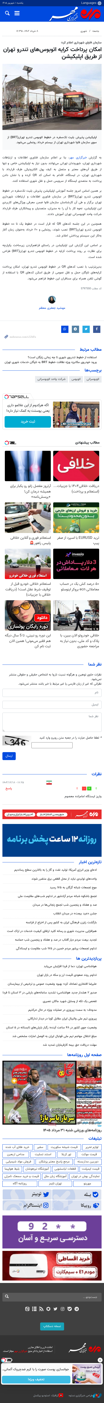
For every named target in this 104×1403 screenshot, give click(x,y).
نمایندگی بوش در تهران (85, 1176)
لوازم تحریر (91, 1147)
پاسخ (9, 788)
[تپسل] (6, 396)
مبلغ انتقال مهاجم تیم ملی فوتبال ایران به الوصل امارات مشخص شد (54, 1036)
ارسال (9, 756)
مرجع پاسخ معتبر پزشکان (54, 1161)
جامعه (95, 31)
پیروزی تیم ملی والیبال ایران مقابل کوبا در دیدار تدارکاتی (62, 1018)
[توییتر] (55, 1309)
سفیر (40, 1147)
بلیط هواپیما (12, 1169)
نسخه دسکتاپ (52, 1326)
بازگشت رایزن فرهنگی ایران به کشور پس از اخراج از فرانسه (61, 922)
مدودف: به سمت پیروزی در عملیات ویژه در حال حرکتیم (62, 1010)
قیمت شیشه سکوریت (64, 1147)
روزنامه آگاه (20, 1183)
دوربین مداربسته (87, 1161)
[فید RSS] (41, 1309)
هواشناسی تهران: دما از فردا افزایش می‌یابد (70, 966)
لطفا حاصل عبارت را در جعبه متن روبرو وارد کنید (70, 738)
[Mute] (64, 424)
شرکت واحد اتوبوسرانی (51, 379)
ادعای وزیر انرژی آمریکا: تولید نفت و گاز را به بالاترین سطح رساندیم (55, 870)
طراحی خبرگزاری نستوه (81, 1396)
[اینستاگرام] (62, 1309)
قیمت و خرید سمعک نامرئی (21, 1176)
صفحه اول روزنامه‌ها (84, 1055)
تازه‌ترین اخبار (90, 862)
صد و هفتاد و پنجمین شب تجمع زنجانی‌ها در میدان (65, 905)
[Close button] (100, 1360)
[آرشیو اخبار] (34, 1309)
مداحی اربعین (15, 1154)
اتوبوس (76, 379)
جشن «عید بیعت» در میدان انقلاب (75, 913)
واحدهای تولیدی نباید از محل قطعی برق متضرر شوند (64, 879)
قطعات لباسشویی (65, 1169)
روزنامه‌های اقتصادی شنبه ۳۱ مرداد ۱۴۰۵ (71, 1130)
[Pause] (58, 424)
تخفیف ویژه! (36, 1379)
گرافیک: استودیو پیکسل (46, 1396)
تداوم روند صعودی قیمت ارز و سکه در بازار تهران (67, 975)
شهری (84, 31)
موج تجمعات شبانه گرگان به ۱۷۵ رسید (73, 887)
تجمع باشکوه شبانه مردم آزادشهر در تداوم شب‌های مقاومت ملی (57, 896)
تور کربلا (66, 1154)
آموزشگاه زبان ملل (55, 1176)
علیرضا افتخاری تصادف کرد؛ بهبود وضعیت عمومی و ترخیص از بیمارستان (52, 984)
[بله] (70, 1309)
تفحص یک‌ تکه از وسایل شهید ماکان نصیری (70, 1001)
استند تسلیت (43, 1154)
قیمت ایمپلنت (90, 1169)
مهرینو (87, 1183)
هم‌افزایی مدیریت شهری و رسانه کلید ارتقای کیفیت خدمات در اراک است (52, 931)
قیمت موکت (89, 1154)
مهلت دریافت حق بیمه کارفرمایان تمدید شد (70, 1045)
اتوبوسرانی (93, 379)
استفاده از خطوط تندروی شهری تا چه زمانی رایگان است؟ (62, 357)
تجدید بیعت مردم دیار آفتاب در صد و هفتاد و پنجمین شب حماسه (56, 940)
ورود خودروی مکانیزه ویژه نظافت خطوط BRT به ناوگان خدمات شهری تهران (51, 362)
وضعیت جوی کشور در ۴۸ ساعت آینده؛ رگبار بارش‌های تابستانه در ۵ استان (51, 1027)
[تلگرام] (77, 1309)
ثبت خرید (28, 422)
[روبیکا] (48, 1309)
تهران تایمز (55, 1183)
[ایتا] (27, 1309)
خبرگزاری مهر (78, 157)
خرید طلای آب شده (17, 1147)
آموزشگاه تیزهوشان (37, 1169)
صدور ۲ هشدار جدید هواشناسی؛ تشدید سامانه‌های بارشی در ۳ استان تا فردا (50, 992)
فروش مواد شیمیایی (18, 1161)
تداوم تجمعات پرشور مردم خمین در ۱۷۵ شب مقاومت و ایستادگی (56, 948)
